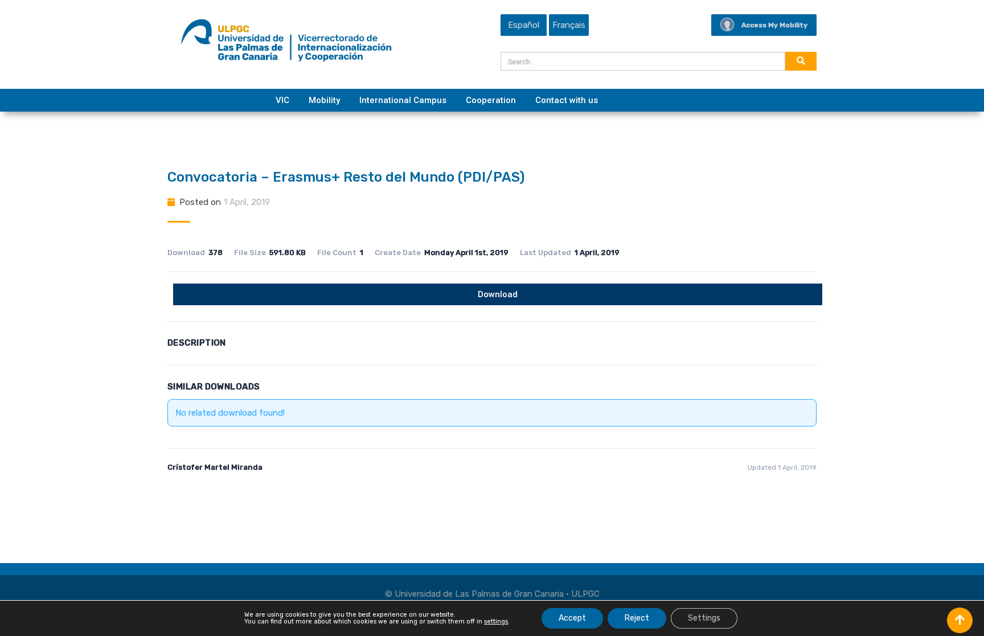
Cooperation (491, 100)
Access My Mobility (774, 25)
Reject (637, 618)
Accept (572, 618)
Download (498, 294)
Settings (704, 618)
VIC (282, 100)
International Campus (402, 100)
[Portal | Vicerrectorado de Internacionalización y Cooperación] (286, 43)
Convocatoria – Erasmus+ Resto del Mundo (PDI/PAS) (345, 177)
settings (496, 621)
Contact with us (566, 100)
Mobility (324, 100)
